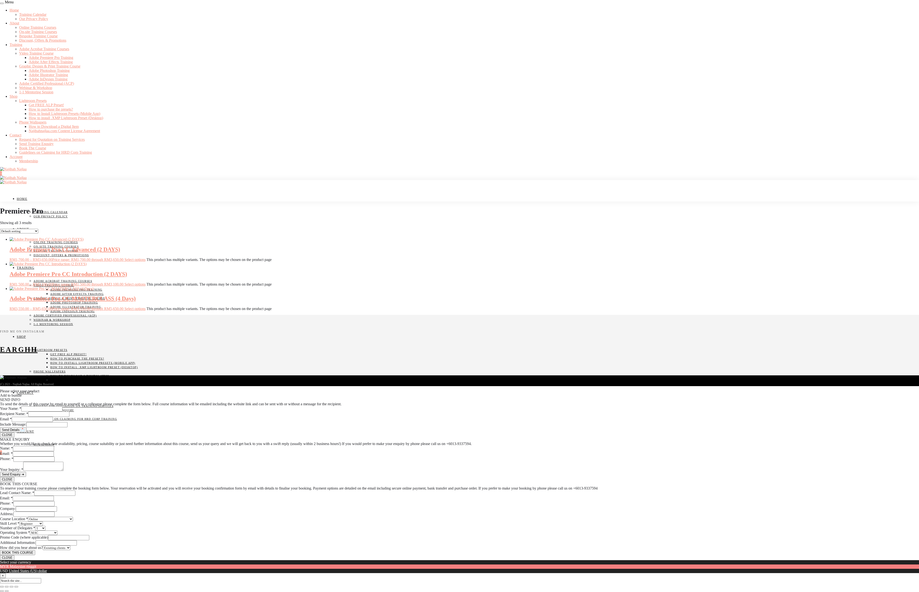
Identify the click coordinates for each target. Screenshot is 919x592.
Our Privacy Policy (33, 19)
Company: (8, 509)
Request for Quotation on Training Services (52, 139)
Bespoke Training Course (38, 36)
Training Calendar (32, 14)
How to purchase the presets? (51, 109)
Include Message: (13, 424)
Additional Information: (18, 543)
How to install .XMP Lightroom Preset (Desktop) (66, 118)
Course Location (14, 519)
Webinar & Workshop (35, 88)
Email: (6, 453)
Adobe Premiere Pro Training (51, 58)
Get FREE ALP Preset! (46, 105)
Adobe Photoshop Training (49, 70)
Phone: (6, 459)
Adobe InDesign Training (48, 79)
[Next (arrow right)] (7, 591)
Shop (13, 96)
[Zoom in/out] (2, 586)
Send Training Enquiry (36, 144)
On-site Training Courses (38, 32)
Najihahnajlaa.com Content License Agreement (64, 131)
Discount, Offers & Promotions (42, 40)
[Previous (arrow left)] (2, 591)
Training (16, 45)
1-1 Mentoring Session (36, 92)
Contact (15, 135)
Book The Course (32, 148)
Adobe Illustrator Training (48, 75)
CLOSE (7, 435)
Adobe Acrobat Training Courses (44, 49)
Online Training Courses (37, 27)
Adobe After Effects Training (51, 62)
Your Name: (10, 408)
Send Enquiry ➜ (13, 474)
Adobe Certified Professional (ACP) (46, 83)
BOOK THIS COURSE (17, 552)
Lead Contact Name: (17, 493)
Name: (6, 448)
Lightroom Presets (33, 101)
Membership (28, 161)
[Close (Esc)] (16, 586)
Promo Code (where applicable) (24, 537)
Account (16, 157)
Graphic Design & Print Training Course (49, 66)
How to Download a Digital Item (54, 126)
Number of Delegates (17, 528)
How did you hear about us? (21, 548)
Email (6, 419)
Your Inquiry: (11, 470)
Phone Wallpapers (32, 122)
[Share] (11, 586)
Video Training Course (36, 53)
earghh (19, 349)
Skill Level (9, 523)
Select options (135, 260)
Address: (6, 514)
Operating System (15, 532)
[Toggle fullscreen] (7, 586)
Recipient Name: (14, 414)
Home (14, 10)
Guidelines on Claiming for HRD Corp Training (55, 152)
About (14, 23)
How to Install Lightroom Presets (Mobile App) (64, 114)
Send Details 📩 (13, 430)
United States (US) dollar (28, 571)
